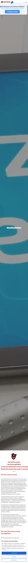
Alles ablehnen (14, 560)
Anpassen (14, 556)
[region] (14, 551)
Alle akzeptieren (14, 553)
